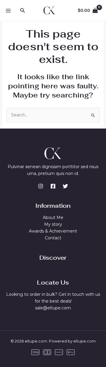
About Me (53, 217)
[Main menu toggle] (8, 11)
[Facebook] (53, 186)
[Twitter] (65, 186)
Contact (53, 238)
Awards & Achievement (53, 231)
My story (53, 224)
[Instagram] (40, 186)
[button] (22, 10)
